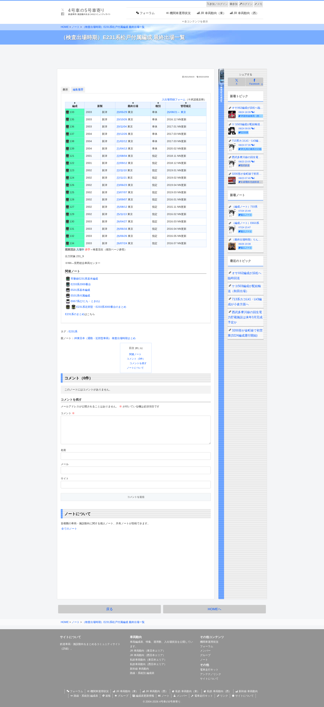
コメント (68, 413)
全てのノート (69, 528)
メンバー (205, 650)
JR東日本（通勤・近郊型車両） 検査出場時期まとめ (105, 338)
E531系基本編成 (80, 289)
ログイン (247, 3)
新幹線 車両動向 (139, 668)
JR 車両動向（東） (126, 691)
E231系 (73, 331)
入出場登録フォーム (173, 99)
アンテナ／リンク (210, 674)
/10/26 (122, 119)
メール (65, 464)
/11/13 (122, 214)
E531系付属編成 (80, 295)
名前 (63, 450)
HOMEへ (214, 609)
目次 (131, 347)
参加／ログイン (218, 3)
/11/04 (122, 126)
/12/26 (122, 133)
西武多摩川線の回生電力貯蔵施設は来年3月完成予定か (245, 317)
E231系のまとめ (74, 314)
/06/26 (122, 235)
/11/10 (122, 170)
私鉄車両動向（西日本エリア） (148, 664)
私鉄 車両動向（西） (218, 691)
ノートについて (135, 368)
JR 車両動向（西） (156, 691)
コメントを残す (138, 363)
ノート (204, 659)
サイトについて (209, 678)
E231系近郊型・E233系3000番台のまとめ (101, 306)
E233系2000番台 (81, 284)
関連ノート (135, 354)
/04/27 (122, 221)
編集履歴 (78, 89)
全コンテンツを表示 (196, 21)
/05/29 (122, 112)
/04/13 (122, 148)
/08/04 (122, 155)
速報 (108, 695)
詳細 (65, 648)
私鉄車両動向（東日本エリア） (148, 659)
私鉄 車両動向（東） (187, 691)
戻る (109, 609)
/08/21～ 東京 (176, 112)
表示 (65, 89)
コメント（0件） (136, 359)
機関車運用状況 (209, 641)
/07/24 (122, 243)
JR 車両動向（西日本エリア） (147, 655)
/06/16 (122, 228)
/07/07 (122, 192)
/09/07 (122, 199)
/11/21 (122, 177)
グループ (205, 655)
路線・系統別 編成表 (142, 672)
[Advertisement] (162, 55)
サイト (65, 478)
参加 (235, 3)
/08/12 (122, 206)
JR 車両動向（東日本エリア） (147, 650)
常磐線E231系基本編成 (84, 278)
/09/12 (122, 162)
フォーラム (206, 646)
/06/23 (122, 184)
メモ (259, 3)
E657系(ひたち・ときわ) (85, 301)
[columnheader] (75, 105)
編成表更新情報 (144, 695)
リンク (223, 695)
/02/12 (122, 141)
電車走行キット (209, 669)
